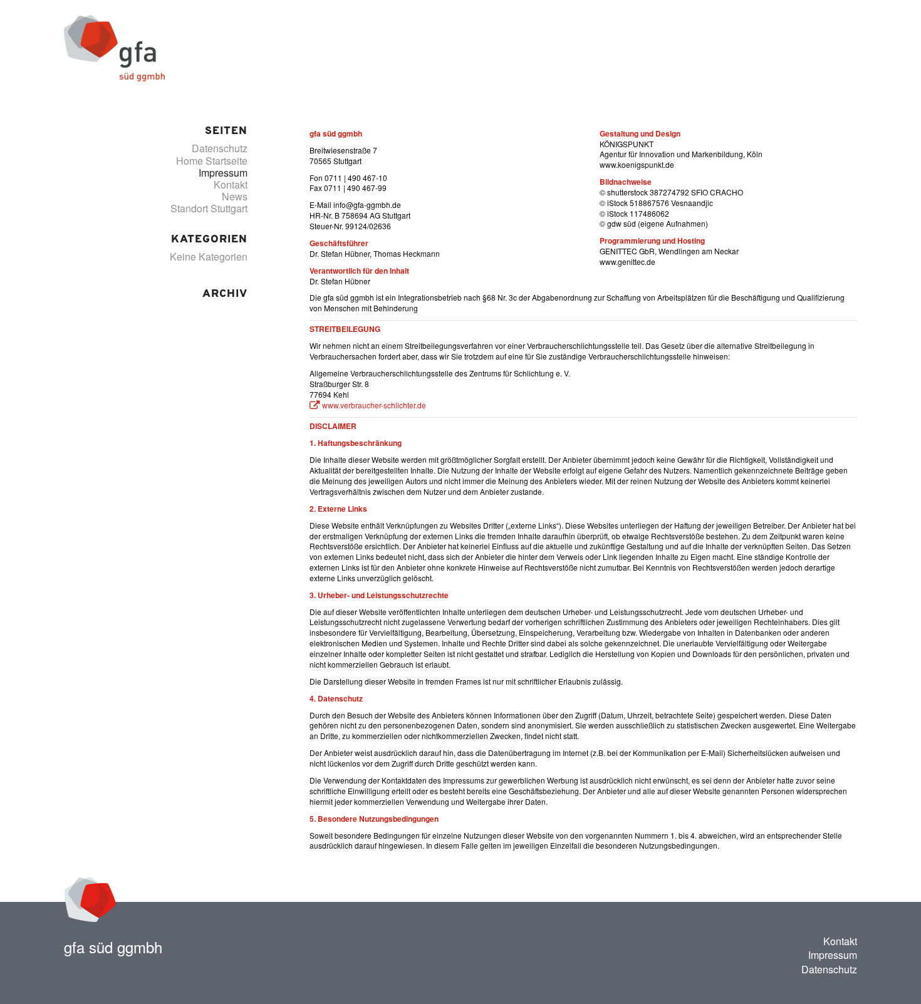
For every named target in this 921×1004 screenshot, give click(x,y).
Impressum (223, 172)
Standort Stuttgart (208, 208)
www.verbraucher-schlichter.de (374, 405)
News (234, 196)
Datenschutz (219, 148)
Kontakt (230, 184)
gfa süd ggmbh (113, 947)
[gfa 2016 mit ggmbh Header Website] (114, 47)
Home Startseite (211, 160)
